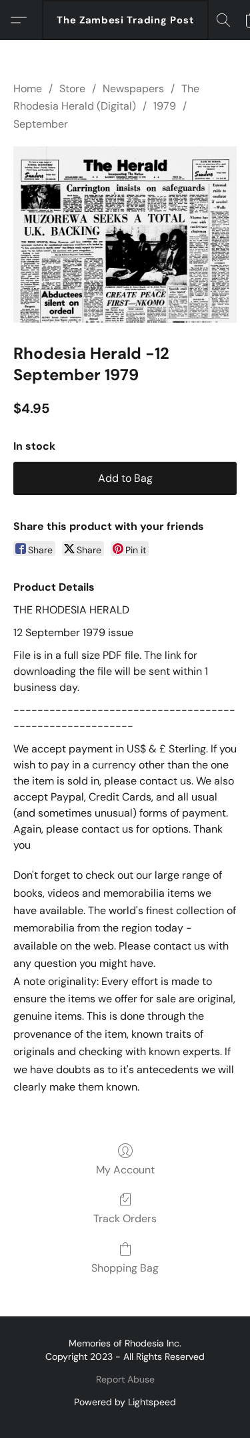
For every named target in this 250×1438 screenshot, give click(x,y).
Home (27, 89)
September (40, 124)
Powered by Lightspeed (125, 1402)
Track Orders (125, 1218)
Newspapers (133, 89)
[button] (125, 20)
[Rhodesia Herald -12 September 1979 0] (125, 234)
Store (72, 89)
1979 (164, 106)
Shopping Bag (125, 1268)
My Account (125, 1170)
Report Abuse (125, 1379)
